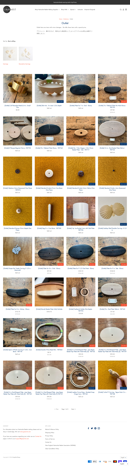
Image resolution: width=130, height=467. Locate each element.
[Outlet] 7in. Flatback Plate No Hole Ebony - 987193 (112, 106)
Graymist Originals (89, 10)
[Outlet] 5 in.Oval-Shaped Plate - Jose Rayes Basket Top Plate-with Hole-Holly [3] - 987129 (112, 351)
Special (72, 10)
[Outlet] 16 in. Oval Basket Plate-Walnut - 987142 (112, 149)
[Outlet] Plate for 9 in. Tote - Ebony (112, 268)
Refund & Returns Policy (52, 429)
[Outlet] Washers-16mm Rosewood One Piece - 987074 (17, 189)
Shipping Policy (49, 433)
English (122, 457)
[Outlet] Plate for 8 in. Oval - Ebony (49, 268)
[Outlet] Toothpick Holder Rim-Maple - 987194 (81, 310)
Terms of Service (50, 439)
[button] (124, 464)
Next (72, 409)
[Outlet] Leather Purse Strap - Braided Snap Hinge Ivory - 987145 (80, 393)
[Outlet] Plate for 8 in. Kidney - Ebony (17, 309)
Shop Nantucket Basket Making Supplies (46, 10)
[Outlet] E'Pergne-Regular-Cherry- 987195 (17, 148)
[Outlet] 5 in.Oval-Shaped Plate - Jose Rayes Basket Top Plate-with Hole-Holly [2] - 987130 (18, 393)
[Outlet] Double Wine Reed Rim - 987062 (49, 350)
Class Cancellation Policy (52, 449)
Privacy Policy (49, 436)
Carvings (5, 64)
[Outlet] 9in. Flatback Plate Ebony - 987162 (49, 148)
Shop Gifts (64, 10)
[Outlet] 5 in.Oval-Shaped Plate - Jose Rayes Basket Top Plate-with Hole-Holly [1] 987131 (49, 393)
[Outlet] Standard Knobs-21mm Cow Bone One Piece (49, 189)
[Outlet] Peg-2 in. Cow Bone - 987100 (49, 228)
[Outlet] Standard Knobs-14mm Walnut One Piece (81, 189)
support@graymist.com (22, 439)
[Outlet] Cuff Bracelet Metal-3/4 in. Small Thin (18, 106)
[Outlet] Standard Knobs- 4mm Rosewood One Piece (112, 189)
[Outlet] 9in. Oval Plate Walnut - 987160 (112, 309)
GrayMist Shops (16, 457)
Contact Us (38, 436)
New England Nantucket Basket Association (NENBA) (60, 445)
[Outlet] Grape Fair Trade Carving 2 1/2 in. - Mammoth (17, 269)
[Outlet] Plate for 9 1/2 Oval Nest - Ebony (81, 268)
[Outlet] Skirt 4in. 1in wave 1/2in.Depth (49, 105)
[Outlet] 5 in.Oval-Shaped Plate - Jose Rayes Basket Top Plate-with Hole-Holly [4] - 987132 (81, 351)
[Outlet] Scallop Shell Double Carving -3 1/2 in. (112, 229)
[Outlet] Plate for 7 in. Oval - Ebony (81, 105)
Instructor (80, 10)
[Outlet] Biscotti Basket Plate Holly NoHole (49, 309)
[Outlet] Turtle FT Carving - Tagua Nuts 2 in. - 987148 (112, 393)
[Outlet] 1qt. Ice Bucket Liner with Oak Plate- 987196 (81, 229)
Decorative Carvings (24, 64)
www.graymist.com (25, 432)
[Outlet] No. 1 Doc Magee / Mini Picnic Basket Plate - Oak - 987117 (80, 149)
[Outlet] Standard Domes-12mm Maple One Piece (17, 229)
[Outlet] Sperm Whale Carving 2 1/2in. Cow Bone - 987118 (17, 351)
